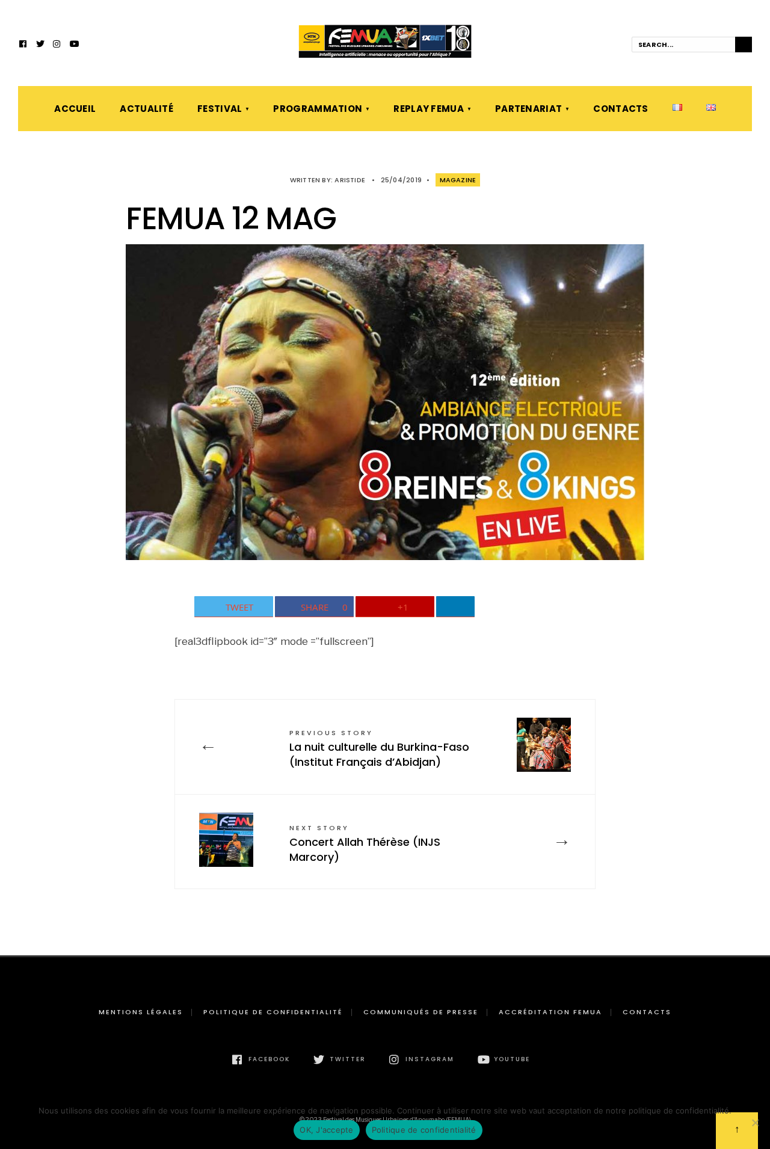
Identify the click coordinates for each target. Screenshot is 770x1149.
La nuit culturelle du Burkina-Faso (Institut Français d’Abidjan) (379, 748)
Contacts (620, 108)
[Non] (755, 1123)
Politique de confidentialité (273, 1012)
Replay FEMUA (428, 108)
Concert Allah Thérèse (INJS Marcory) (364, 843)
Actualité (146, 108)
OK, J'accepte (326, 1130)
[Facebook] (23, 45)
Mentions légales (141, 1012)
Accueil (75, 108)
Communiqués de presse (420, 1012)
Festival (219, 108)
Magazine (458, 180)
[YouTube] (74, 45)
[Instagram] (57, 45)
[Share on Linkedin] (455, 606)
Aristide (349, 180)
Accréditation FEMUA (550, 1012)
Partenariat (528, 108)
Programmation (317, 108)
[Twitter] (40, 45)
